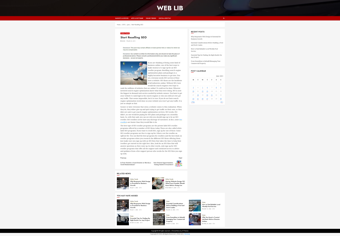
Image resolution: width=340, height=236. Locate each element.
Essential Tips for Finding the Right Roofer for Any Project (140, 219)
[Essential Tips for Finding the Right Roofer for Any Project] (123, 219)
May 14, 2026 (171, 223)
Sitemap (187, 234)
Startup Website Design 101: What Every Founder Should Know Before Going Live (175, 183)
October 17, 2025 (171, 188)
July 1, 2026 (135, 188)
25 (198, 99)
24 (193, 99)
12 (202, 91)
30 (221, 99)
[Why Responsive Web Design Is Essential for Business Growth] (123, 183)
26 (202, 99)
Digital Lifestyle (165, 18)
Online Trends (151, 18)
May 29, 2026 (135, 223)
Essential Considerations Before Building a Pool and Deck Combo (175, 206)
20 (207, 95)
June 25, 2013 (131, 41)
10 (193, 91)
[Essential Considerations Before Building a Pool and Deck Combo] (159, 205)
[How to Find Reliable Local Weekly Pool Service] (195, 205)
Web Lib (170, 8)
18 (198, 95)
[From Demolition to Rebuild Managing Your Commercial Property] (159, 219)
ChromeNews (176, 231)
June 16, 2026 (207, 209)
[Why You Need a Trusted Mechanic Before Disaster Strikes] (195, 219)
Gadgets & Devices (121, 18)
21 (212, 95)
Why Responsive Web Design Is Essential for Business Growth (140, 183)
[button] (224, 18)
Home (167, 201)
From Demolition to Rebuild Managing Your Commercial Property (175, 219)
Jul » (222, 102)
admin (123, 41)
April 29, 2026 (208, 223)
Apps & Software (137, 18)
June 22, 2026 (171, 210)
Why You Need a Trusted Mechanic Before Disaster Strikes (211, 219)
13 (207, 91)
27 (207, 99)
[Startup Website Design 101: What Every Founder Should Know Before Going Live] (158, 183)
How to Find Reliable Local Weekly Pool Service (211, 205)
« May (193, 102)
